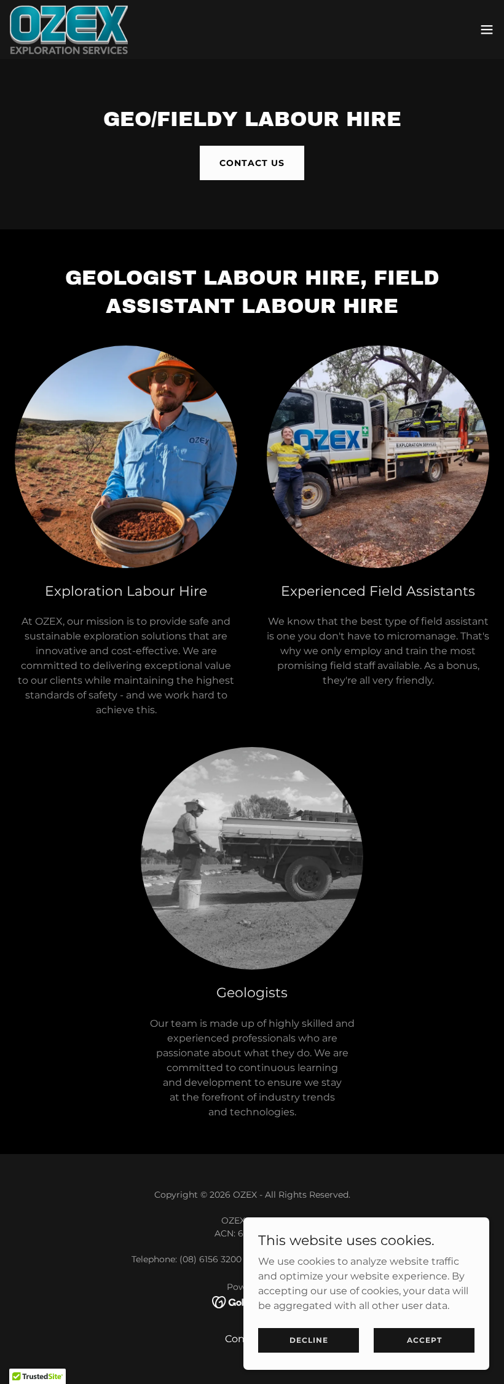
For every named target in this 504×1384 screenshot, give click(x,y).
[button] (486, 29)
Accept (424, 1340)
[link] (69, 29)
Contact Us (252, 162)
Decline (308, 1340)
